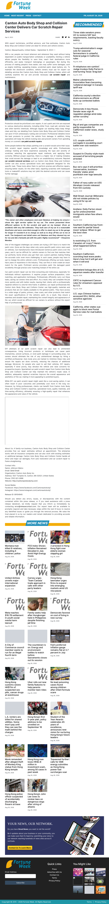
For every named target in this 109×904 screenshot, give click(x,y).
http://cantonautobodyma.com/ (25, 481)
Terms (54, 878)
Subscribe (20, 883)
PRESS (28, 15)
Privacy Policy (54, 881)
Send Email (14, 471)
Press (54, 869)
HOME (7, 15)
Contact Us (54, 875)
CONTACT (37, 15)
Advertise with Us (54, 872)
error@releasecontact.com (25, 506)
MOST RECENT (17, 15)
